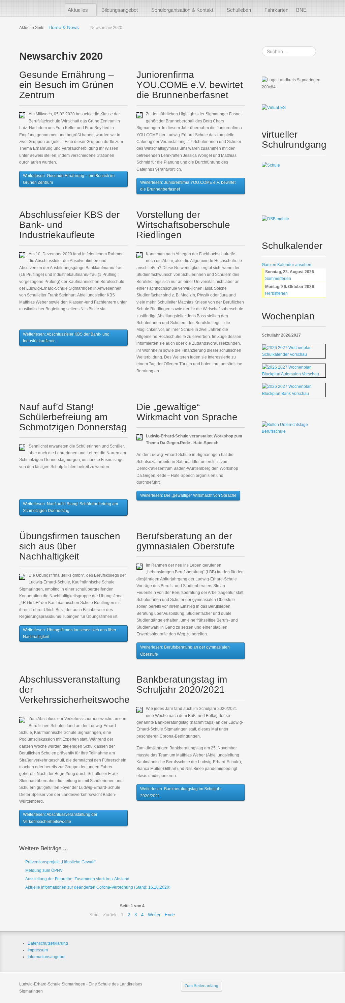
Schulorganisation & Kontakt (182, 10)
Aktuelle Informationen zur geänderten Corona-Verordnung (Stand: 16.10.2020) (97, 887)
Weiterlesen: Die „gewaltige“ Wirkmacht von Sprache (188, 495)
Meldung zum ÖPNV (43, 870)
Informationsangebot (46, 956)
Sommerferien (278, 278)
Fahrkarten (276, 10)
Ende (170, 914)
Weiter (154, 914)
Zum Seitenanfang (201, 985)
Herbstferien (276, 293)
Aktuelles (78, 10)
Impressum (38, 950)
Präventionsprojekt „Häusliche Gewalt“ (60, 862)
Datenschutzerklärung (48, 943)
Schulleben (239, 10)
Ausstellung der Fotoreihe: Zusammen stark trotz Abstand (76, 879)
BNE (301, 10)
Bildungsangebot (119, 10)
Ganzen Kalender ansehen (286, 264)
